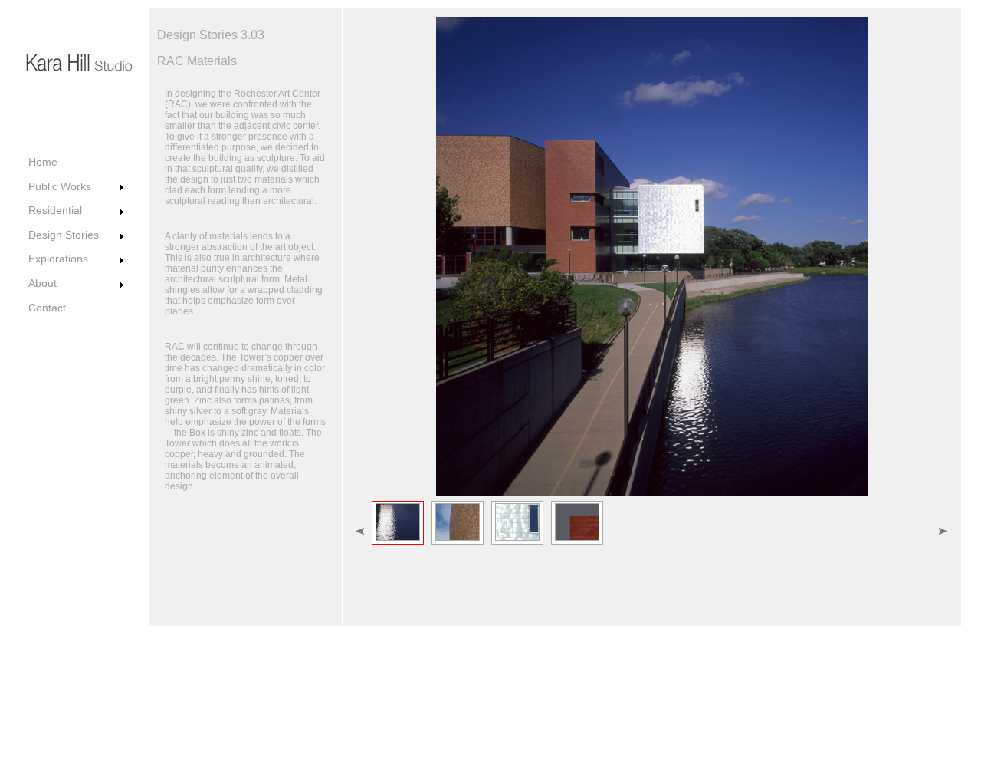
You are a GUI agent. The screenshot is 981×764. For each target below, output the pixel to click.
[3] (517, 523)
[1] (398, 523)
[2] (457, 523)
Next (866, 187)
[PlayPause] (651, 187)
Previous (437, 187)
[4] (577, 523)
